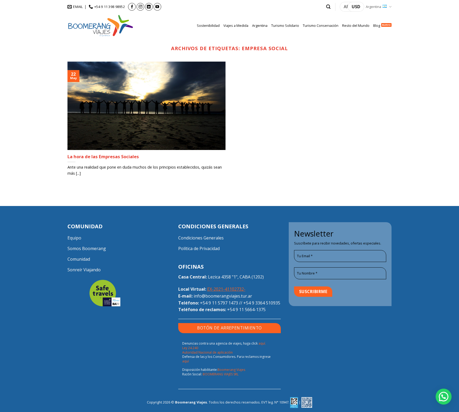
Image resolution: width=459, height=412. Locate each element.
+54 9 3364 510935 (261, 303)
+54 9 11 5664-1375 (246, 309)
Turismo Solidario (285, 25)
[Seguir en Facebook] (132, 7)
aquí (185, 361)
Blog (376, 25)
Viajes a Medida (235, 25)
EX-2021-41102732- (226, 289)
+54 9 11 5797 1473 (219, 303)
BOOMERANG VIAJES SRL (221, 374)
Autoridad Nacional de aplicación (207, 352)
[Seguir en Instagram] (140, 7)
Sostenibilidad (208, 25)
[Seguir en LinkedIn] (149, 7)
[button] (328, 7)
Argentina (373, 6)
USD (356, 7)
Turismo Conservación (320, 25)
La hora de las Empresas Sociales (103, 157)
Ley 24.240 (190, 348)
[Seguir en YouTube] (157, 7)
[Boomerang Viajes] (100, 25)
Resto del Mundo (355, 25)
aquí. (262, 343)
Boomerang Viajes (231, 369)
